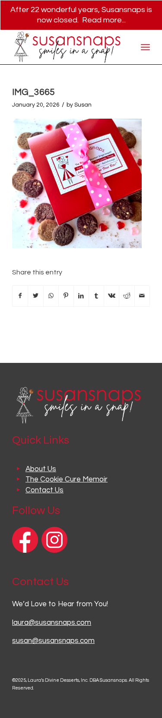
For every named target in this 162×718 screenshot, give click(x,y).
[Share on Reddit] (126, 296)
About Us (40, 469)
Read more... (104, 20)
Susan (83, 105)
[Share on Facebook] (20, 296)
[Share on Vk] (111, 296)
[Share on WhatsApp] (51, 296)
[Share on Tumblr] (96, 296)
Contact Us (44, 490)
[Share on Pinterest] (66, 296)
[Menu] (145, 47)
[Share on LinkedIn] (81, 296)
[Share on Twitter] (35, 296)
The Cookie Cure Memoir (66, 479)
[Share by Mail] (142, 296)
